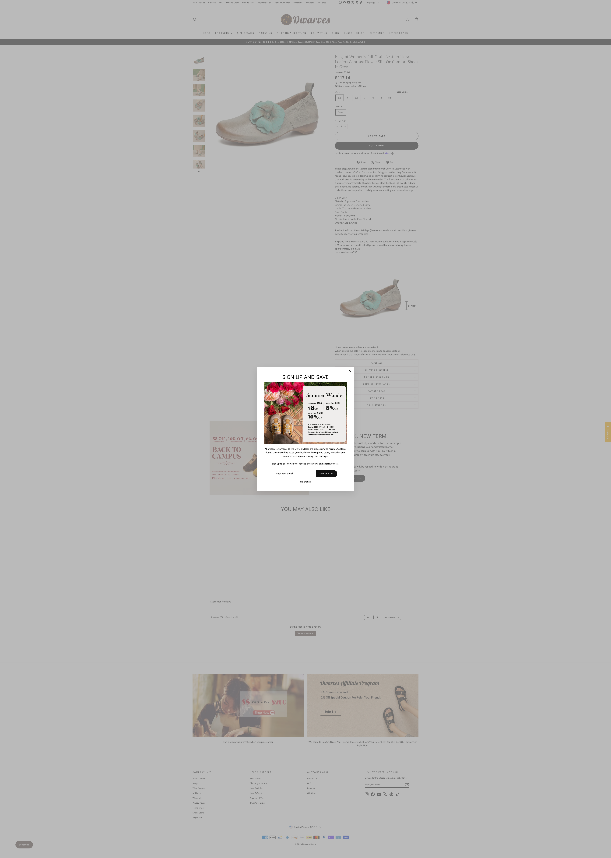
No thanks (305, 481)
